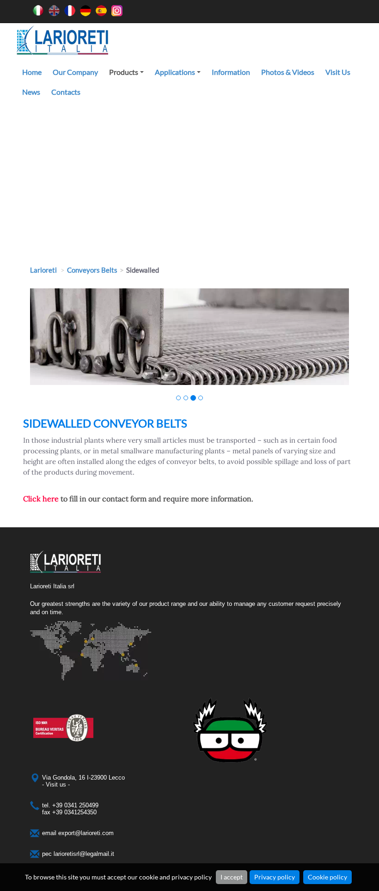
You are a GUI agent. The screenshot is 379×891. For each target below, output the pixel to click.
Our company (75, 71)
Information (231, 71)
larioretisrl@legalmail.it (84, 853)
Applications (179, 74)
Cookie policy (327, 877)
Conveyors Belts (92, 270)
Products (128, 74)
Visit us (337, 71)
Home (32, 71)
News (31, 91)
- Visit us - (56, 784)
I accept (231, 877)
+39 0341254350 (74, 812)
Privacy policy (274, 877)
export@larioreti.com (86, 833)
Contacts (65, 91)
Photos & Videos (287, 71)
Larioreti (43, 270)
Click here (41, 498)
